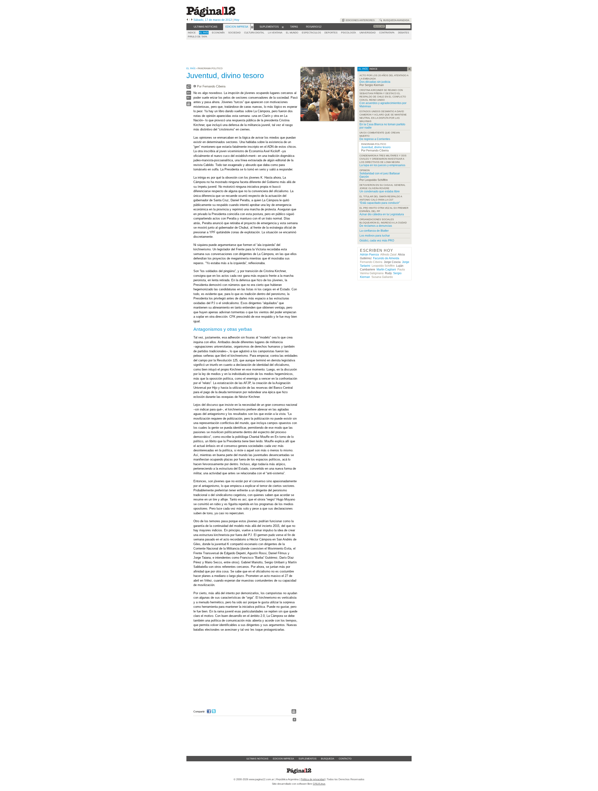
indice (373, 69)
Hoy (236, 20)
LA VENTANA (275, 32)
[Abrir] (252, 27)
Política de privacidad (313, 779)
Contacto (345, 758)
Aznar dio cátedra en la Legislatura (382, 214)
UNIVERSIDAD (368, 32)
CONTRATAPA (387, 32)
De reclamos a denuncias (376, 225)
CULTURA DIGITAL (254, 32)
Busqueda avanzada (395, 20)
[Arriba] (294, 720)
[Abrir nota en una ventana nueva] (188, 88)
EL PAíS (203, 32)
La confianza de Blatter (374, 230)
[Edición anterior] (187, 20)
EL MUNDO (292, 32)
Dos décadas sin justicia (375, 81)
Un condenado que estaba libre (380, 191)
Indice (192, 32)
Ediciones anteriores (359, 20)
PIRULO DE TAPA (197, 36)
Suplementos (308, 758)
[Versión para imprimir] (188, 105)
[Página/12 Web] (210, 16)
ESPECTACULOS (311, 32)
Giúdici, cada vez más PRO (377, 240)
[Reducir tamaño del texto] (188, 99)
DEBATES (403, 32)
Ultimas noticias (257, 758)
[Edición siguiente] (192, 20)
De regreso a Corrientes (375, 139)
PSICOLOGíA (348, 32)
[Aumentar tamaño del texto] (188, 94)
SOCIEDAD (234, 32)
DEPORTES (331, 32)
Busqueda (327, 758)
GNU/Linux (319, 783)
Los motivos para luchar (375, 235)
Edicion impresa (283, 758)
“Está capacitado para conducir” (380, 203)
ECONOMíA (218, 32)
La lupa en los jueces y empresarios (382, 165)
